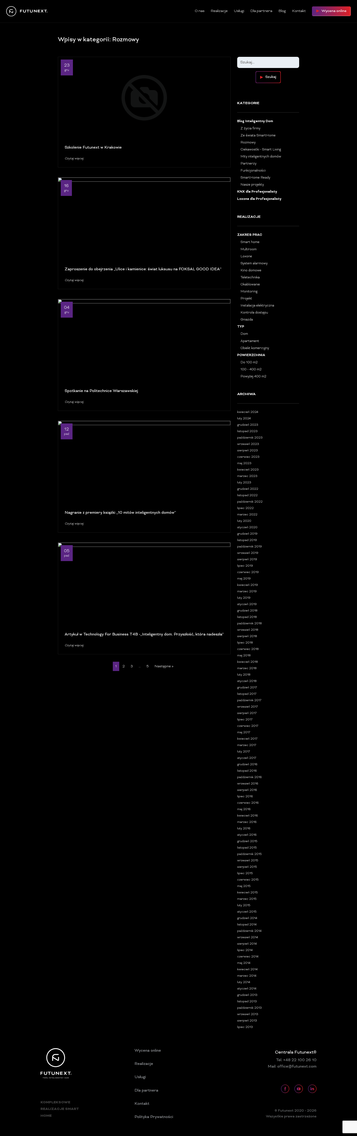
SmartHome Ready (255, 178)
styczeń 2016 (247, 835)
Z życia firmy (250, 128)
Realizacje (219, 11)
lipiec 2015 (245, 873)
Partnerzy (248, 164)
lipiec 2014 (245, 950)
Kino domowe (250, 270)
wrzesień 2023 (248, 444)
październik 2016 (249, 777)
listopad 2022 (247, 495)
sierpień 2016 (247, 790)
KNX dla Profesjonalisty (257, 192)
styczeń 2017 (246, 758)
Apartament (249, 341)
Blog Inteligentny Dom (255, 121)
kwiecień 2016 (247, 816)
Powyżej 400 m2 (253, 376)
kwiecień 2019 (247, 585)
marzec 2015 (247, 899)
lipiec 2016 (245, 797)
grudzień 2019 (247, 534)
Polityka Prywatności (153, 1117)
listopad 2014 (247, 925)
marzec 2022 (247, 515)
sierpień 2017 (247, 713)
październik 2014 (249, 931)
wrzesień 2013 (247, 1014)
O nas (200, 11)
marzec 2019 (247, 592)
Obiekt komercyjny (254, 348)
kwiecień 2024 (247, 412)
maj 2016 (244, 809)
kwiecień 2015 (247, 893)
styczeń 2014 (246, 989)
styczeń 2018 (247, 681)
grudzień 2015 (247, 841)
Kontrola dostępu (254, 313)
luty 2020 (244, 521)
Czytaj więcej (74, 159)
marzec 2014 (246, 976)
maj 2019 (244, 579)
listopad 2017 (246, 694)
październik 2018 (249, 624)
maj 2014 (243, 963)
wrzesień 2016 (247, 784)
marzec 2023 (247, 476)
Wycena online (147, 1050)
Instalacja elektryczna (257, 306)
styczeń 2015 (247, 912)
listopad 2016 (247, 771)
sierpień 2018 (247, 636)
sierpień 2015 (247, 867)
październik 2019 (249, 547)
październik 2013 (249, 1008)
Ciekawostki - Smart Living (260, 150)
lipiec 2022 (245, 508)
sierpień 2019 (247, 559)
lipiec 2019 (245, 566)
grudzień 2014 (247, 918)
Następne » (164, 666)
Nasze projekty (252, 185)
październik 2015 (249, 854)
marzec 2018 (247, 668)
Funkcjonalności (253, 171)
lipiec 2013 (245, 1027)
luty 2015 (243, 905)
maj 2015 (244, 886)
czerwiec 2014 (247, 957)
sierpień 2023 (247, 451)
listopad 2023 (247, 431)
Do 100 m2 (249, 362)
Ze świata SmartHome (258, 136)
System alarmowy (254, 263)
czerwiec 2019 (248, 572)
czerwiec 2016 (248, 803)
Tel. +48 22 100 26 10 (296, 1060)
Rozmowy (248, 143)
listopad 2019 (247, 540)
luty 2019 (243, 598)
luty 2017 (243, 752)
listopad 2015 (247, 848)
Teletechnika (250, 277)
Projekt (246, 299)
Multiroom (248, 249)
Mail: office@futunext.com (292, 1066)
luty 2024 (244, 419)
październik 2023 (250, 438)
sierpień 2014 (247, 944)
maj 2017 (243, 732)
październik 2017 (249, 700)
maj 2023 (244, 463)
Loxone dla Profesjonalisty (259, 199)
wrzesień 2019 (247, 553)
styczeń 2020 (247, 527)
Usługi (239, 11)
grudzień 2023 (247, 425)
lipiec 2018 (245, 643)
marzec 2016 (247, 822)
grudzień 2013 (247, 995)
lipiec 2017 (244, 720)
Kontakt (299, 11)
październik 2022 (250, 502)
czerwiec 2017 (247, 726)
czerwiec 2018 (248, 649)
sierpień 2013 (247, 1021)
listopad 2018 (247, 617)
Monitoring (249, 292)
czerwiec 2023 (248, 457)
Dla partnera (261, 11)
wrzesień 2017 (247, 707)
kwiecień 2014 (247, 970)
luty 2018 (243, 675)
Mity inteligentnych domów (260, 157)
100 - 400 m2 (251, 369)
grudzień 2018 (247, 611)
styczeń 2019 (247, 604)
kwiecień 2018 (247, 662)
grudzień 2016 (247, 764)
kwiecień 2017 (247, 739)
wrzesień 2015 (247, 861)
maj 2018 (244, 656)
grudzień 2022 (247, 489)
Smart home (249, 242)
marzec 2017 (246, 745)
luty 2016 (243, 829)
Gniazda (246, 320)
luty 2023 (244, 483)
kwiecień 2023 (248, 470)
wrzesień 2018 (247, 630)
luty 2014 (243, 982)
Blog (282, 11)
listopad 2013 (247, 1002)
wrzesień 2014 (247, 937)
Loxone (246, 256)
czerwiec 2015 (248, 880)
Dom (244, 334)
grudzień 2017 (247, 688)
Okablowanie (250, 285)
